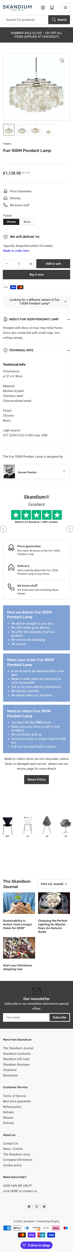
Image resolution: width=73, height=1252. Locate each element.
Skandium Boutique (16, 1064)
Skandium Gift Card (16, 1059)
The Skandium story (16, 1154)
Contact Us (10, 1143)
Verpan (7, 143)
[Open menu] (65, 7)
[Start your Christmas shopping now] (19, 948)
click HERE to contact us (20, 1191)
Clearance (10, 1070)
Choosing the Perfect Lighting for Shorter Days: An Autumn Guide (52, 926)
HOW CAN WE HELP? (17, 1186)
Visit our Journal (52, 884)
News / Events (13, 1149)
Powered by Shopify (48, 1221)
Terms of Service (14, 1096)
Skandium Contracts (17, 1054)
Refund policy (12, 1107)
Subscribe (59, 1017)
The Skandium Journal (18, 1048)
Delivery (8, 1112)
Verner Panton (27, 472)
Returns (8, 1118)
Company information (17, 1160)
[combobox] (36, 19)
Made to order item (16, 251)
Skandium (29, 1221)
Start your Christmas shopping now (17, 967)
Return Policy (37, 779)
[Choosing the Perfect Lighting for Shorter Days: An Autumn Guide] (54, 903)
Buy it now (37, 274)
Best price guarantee (17, 1101)
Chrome (11, 221)
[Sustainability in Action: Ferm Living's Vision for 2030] (19, 903)
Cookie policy (12, 1165)
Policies (8, 1123)
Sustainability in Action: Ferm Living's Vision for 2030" (17, 924)
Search (62, 20)
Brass (27, 221)
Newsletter (10, 1075)
